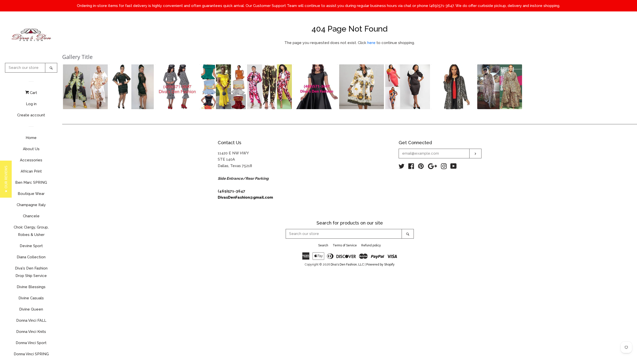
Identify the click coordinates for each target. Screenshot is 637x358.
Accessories (31, 160)
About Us (31, 149)
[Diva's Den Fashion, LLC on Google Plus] (432, 167)
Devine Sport (31, 246)
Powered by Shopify (380, 264)
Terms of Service (345, 245)
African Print (31, 171)
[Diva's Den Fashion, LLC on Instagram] (444, 167)
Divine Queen (31, 309)
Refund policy (371, 245)
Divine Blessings (31, 287)
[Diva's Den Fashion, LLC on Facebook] (411, 167)
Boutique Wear (31, 193)
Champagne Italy (31, 205)
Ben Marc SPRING (31, 182)
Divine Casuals (31, 298)
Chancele (31, 216)
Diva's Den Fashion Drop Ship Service (31, 272)
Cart (33, 92)
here (371, 43)
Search (323, 245)
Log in (31, 104)
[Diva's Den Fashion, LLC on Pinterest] (421, 167)
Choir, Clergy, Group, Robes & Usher (31, 231)
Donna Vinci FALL (31, 320)
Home (31, 137)
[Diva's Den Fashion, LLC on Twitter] (402, 167)
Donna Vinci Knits (31, 331)
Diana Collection (31, 257)
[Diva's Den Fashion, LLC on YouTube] (453, 167)
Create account (31, 115)
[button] (85, 86)
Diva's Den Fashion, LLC (347, 264)
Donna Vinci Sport (31, 343)
